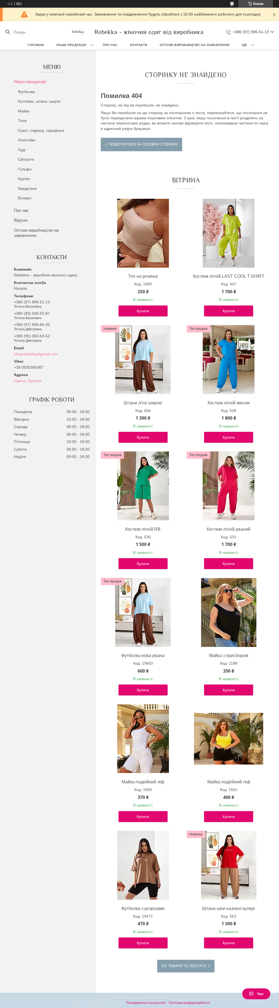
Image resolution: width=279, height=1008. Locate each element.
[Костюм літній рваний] (228, 486)
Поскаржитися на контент (146, 1003)
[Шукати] (7, 32)
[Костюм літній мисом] (228, 359)
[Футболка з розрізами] (143, 865)
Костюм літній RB (142, 529)
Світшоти (26, 159)
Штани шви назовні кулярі (228, 908)
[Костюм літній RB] (143, 486)
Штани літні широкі (143, 403)
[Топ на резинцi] (143, 233)
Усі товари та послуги (183, 966)
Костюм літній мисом (229, 403)
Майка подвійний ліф (143, 782)
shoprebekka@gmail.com (36, 354)
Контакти (138, 45)
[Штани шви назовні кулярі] (228, 865)
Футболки (26, 92)
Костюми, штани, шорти (39, 101)
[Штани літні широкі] (143, 359)
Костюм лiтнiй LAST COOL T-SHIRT (228, 276)
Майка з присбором (228, 655)
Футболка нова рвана (143, 655)
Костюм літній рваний (228, 529)
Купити (143, 311)
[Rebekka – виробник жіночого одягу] (78, 32)
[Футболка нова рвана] (143, 612)
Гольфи (25, 169)
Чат (260, 994)
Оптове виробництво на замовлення (195, 45)
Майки (23, 111)
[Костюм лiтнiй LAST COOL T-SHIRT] (228, 233)
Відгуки (21, 220)
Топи (22, 120)
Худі (21, 150)
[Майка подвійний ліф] (143, 738)
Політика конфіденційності (189, 1003)
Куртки (24, 178)
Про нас (110, 45)
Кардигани (27, 188)
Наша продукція (71, 45)
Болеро (24, 198)
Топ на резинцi (143, 276)
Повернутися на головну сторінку (143, 144)
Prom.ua (165, 998)
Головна (36, 45)
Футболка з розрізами (143, 908)
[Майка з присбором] (228, 612)
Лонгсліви (26, 140)
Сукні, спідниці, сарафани (41, 130)
